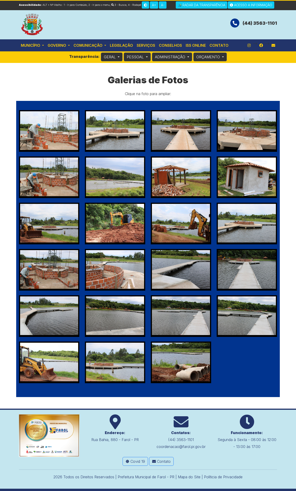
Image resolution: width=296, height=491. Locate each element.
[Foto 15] (181, 270)
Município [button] (31, 45)
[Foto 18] (115, 316)
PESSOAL (136, 57)
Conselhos (170, 45)
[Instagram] (249, 45)
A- (162, 5)
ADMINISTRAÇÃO (170, 57)
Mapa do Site (189, 477)
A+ (154, 5)
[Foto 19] (181, 316)
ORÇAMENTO (208, 57)
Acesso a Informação (252, 5)
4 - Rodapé (134, 4)
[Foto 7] (181, 177)
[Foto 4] (247, 131)
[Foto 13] (49, 270)
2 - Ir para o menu (99, 4)
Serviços (146, 45)
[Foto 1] (49, 131)
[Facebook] (261, 45)
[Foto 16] (247, 270)
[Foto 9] (49, 223)
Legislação (121, 45)
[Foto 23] (181, 362)
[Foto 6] (115, 177)
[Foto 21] (49, 362)
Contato (219, 45)
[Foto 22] (115, 362)
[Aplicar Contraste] (145, 5)
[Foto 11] (181, 223)
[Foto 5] (49, 177)
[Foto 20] (247, 316)
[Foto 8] (247, 177)
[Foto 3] (181, 131)
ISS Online (196, 45)
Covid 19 (137, 461)
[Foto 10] (115, 223)
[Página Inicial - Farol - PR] (32, 24)
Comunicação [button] (88, 45)
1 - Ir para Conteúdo (75, 4)
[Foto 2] (115, 131)
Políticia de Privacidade (223, 477)
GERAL (110, 57)
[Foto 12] (247, 223)
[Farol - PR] (49, 435)
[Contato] (273, 45)
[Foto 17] (49, 316)
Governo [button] (57, 45)
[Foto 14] (115, 270)
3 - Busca (120, 4)
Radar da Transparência (203, 5)
